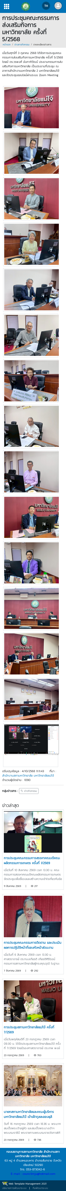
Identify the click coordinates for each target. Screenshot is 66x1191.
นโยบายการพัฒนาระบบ (14, 1188)
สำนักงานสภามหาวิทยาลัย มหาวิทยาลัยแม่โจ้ (28, 775)
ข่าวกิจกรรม (30, 791)
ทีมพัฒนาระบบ (40, 1188)
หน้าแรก (7, 44)
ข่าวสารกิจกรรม (22, 44)
